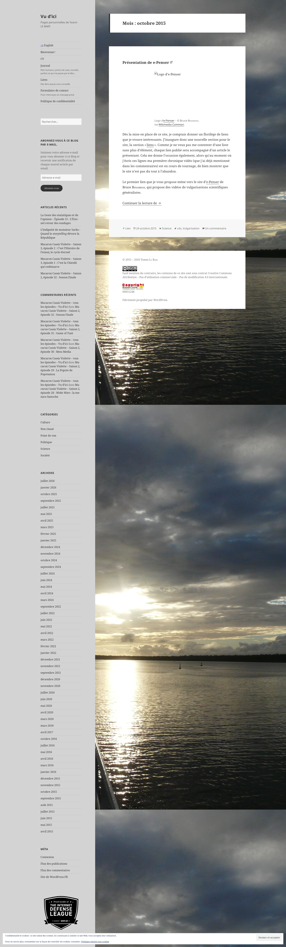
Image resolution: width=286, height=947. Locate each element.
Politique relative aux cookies (95, 941)
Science (45, 449)
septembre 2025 (51, 501)
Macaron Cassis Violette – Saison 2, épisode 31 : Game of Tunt (60, 329)
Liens (55, 81)
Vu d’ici (48, 16)
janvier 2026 (48, 487)
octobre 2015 (49, 792)
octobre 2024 (49, 560)
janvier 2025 (48, 540)
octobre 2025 (49, 494)
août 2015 (47, 805)
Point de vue (48, 435)
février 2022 (48, 646)
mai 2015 (46, 825)
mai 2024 (46, 587)
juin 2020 (46, 699)
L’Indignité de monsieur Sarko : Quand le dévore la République (60, 233)
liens (150, 145)
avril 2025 (47, 520)
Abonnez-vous (51, 188)
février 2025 (48, 534)
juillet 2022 (48, 613)
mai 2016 (46, 752)
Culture (45, 422)
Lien (128, 228)
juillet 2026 (48, 481)
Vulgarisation (191, 228)
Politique (46, 442)
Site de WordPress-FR (54, 877)
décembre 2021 (50, 659)
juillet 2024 (48, 573)
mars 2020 (47, 719)
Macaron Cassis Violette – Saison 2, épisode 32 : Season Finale (60, 310)
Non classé (47, 429)
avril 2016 (47, 758)
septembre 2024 (51, 567)
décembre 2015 (50, 778)
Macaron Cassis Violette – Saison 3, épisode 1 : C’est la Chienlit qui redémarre (61, 263)
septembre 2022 (51, 606)
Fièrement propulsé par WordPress (144, 300)
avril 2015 (47, 831)
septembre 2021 (51, 672)
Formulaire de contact (57, 92)
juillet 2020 (48, 692)
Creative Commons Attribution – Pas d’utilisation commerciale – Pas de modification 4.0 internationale (177, 275)
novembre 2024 (50, 553)
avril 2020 (47, 712)
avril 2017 (47, 732)
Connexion (47, 857)
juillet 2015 (48, 811)
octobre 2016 (49, 739)
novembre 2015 (50, 785)
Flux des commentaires (55, 870)
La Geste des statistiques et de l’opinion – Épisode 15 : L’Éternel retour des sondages (59, 219)
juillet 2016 (48, 745)
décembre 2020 (50, 679)
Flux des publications (54, 863)
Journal (60, 69)
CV (42, 59)
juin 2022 (46, 620)
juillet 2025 (48, 507)
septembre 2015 (51, 798)
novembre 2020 (50, 686)
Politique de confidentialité (58, 101)
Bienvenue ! (48, 52)
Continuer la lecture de (142, 203)
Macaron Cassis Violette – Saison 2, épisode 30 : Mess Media (60, 348)
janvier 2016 (48, 772)
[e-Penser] (177, 94)
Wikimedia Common (171, 124)
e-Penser (168, 120)
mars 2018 (47, 725)
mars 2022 (47, 639)
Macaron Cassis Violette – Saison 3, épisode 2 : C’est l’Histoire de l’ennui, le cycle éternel (61, 248)
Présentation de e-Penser (145, 62)
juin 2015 (46, 818)
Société (45, 455)
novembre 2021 (50, 666)
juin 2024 (46, 580)
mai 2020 (46, 706)
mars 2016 (47, 765)
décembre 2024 (50, 547)
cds (179, 228)
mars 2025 (47, 527)
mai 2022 (46, 626)
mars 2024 (47, 600)
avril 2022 (47, 633)
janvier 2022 (48, 653)
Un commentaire (215, 228)
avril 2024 (47, 593)
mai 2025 (46, 514)
